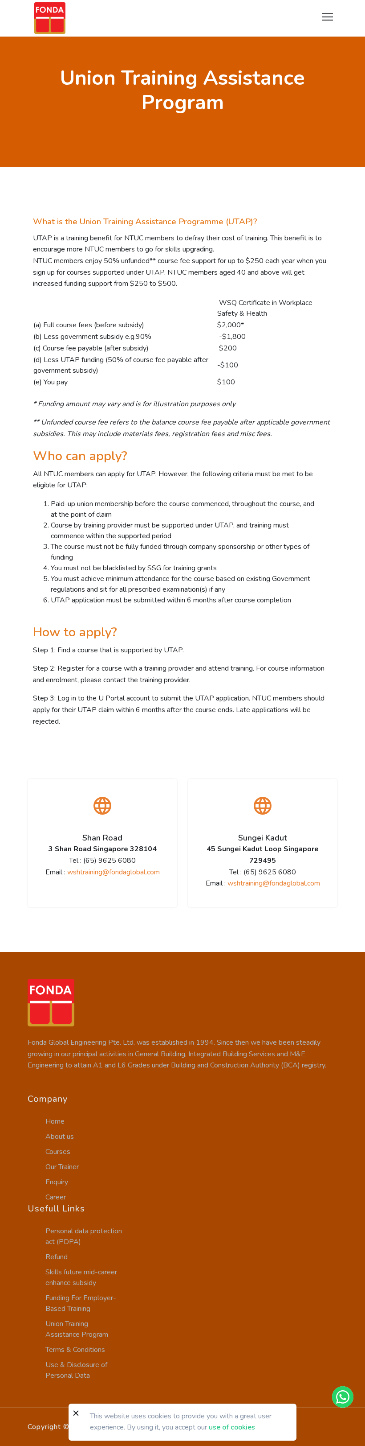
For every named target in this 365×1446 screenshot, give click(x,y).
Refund (56, 1257)
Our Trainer (62, 1167)
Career (55, 1197)
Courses (57, 1152)
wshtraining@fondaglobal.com (113, 872)
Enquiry (56, 1182)
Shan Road (102, 837)
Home (55, 1121)
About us (59, 1136)
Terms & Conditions (75, 1350)
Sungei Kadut (262, 837)
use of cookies (232, 1427)
